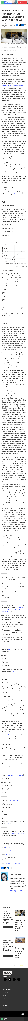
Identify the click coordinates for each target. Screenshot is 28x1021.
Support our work (7, 1002)
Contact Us (5, 1005)
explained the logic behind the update (12, 85)
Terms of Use (6, 986)
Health (16, 918)
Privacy (4, 995)
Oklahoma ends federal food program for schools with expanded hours (20, 925)
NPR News (17, 863)
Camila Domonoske (11, 23)
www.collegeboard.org (17, 833)
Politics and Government (20, 946)
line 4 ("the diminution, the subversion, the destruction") (12, 609)
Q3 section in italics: (13, 800)
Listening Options (7, 998)
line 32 (10, 649)
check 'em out (18, 194)
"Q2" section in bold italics (15, 775)
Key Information (7, 989)
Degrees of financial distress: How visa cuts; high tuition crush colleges (8, 918)
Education (8, 863)
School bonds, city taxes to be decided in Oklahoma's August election (20, 952)
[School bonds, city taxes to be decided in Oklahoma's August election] (20, 940)
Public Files (5, 992)
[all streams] (26, 1019)
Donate (23, 2)
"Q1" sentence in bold (14, 735)
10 (9, 847)
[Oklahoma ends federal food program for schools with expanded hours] (20, 913)
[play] (2, 1019)
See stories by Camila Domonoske (16, 891)
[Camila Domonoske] (4, 876)
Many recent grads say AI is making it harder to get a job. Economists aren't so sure (8, 946)
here (13, 671)
